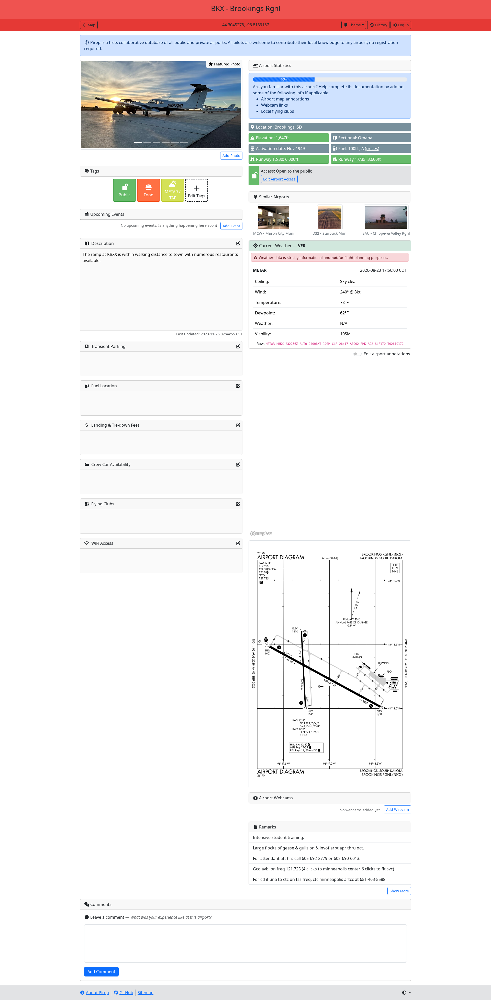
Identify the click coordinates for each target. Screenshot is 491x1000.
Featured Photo (226, 64)
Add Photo (231, 155)
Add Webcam (397, 809)
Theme (355, 24)
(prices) (372, 148)
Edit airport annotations (387, 354)
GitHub (126, 992)
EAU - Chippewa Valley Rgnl (386, 233)
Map (91, 24)
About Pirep (97, 992)
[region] (330, 446)
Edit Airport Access (279, 179)
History (381, 24)
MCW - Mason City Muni (273, 233)
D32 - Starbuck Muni (330, 233)
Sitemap (145, 992)
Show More (399, 891)
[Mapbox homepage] (261, 534)
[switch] (357, 354)
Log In (403, 24)
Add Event (231, 225)
